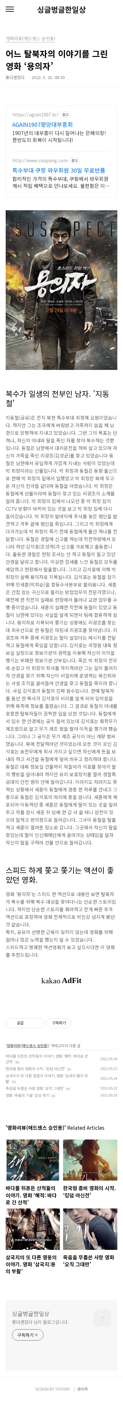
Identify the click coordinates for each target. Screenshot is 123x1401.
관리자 (82, 1389)
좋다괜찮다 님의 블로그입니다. (40, 1322)
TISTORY (62, 1389)
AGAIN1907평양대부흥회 (42, 124)
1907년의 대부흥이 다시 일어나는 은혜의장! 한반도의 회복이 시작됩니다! (59, 136)
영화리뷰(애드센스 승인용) (28, 1045)
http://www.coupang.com (40, 160)
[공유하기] (29, 1023)
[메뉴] (9, 9)
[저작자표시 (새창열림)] (74, 1023)
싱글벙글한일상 (61, 9)
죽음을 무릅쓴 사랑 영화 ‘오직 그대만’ (35, 1088)
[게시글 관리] (37, 1023)
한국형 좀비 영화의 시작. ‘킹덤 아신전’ (35, 1068)
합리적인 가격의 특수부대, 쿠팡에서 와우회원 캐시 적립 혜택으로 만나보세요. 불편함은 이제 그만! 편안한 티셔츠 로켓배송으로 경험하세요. (61, 182)
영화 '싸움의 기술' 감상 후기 (28, 1095)
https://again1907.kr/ (35, 114)
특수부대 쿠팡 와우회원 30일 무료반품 (58, 170)
